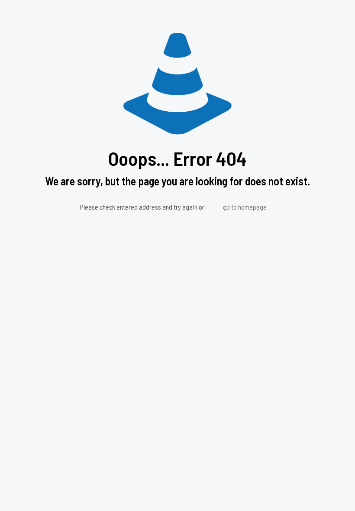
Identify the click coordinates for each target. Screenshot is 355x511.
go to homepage (245, 207)
